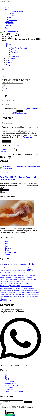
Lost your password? (31, 109)
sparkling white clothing (32, 296)
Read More (4, 190)
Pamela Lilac (3, 292)
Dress (30, 270)
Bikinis (12, 13)
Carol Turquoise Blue (28, 267)
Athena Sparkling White (6, 264)
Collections (9, 24)
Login (18, 145)
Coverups (13, 20)
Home (7, 7)
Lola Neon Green (18, 281)
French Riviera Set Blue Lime (8, 275)
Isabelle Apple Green (5, 277)
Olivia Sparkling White (31, 290)
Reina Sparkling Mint (33, 294)
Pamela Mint (11, 292)
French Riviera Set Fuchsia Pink (26, 275)
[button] (16, 35)
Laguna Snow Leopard (6, 279)
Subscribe (28, 402)
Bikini (7, 242)
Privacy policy (28, 137)
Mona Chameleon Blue (6, 288)
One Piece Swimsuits (17, 11)
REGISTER (6, 141)
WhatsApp (10, 415)
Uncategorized (10, 252)
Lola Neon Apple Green (6, 281)
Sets (11, 18)
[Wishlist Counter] (20, 147)
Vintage (8, 254)
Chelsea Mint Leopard (19, 270)
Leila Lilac (16, 279)
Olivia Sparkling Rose (18, 290)
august (16, 264)
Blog (6, 28)
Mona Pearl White (18, 288)
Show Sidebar (3, 150)
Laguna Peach (29, 277)
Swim (7, 250)
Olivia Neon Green (29, 288)
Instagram (10, 413)
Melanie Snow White (26, 286)
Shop (7, 9)
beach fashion (22, 264)
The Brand (9, 22)
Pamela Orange (20, 292)
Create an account (22, 113)
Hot (6, 246)
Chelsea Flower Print (6, 270)
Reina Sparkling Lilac (21, 294)
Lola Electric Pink (32, 279)
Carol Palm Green (17, 267)
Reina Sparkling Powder (6, 296)
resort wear (19, 296)
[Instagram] (5, 413)
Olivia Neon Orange (5, 290)
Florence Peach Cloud (20, 273)
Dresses (12, 16)
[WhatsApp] (5, 415)
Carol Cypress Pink (5, 267)
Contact (8, 26)
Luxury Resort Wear (24, 283)
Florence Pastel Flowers (6, 273)
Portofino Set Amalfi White (7, 294)
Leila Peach (23, 279)
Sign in (4, 88)
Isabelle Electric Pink (18, 277)
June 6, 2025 (5, 173)
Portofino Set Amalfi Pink (32, 292)
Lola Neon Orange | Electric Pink (9, 283)
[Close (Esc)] (3, 90)
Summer (8, 248)
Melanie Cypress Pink (10, 286)
